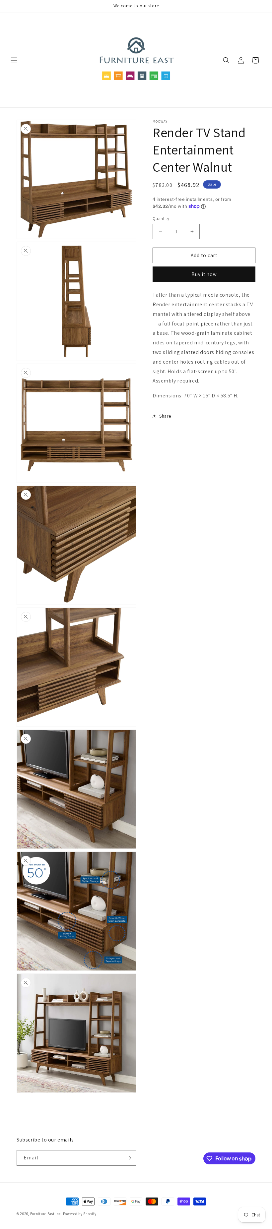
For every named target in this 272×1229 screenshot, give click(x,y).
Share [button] (165, 416)
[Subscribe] (128, 1158)
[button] (14, 60)
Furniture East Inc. (46, 1213)
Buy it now (204, 274)
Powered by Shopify (80, 1213)
